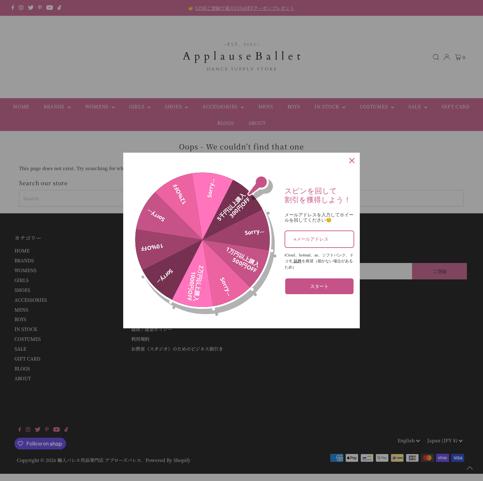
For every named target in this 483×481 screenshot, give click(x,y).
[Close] (352, 160)
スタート (319, 286)
